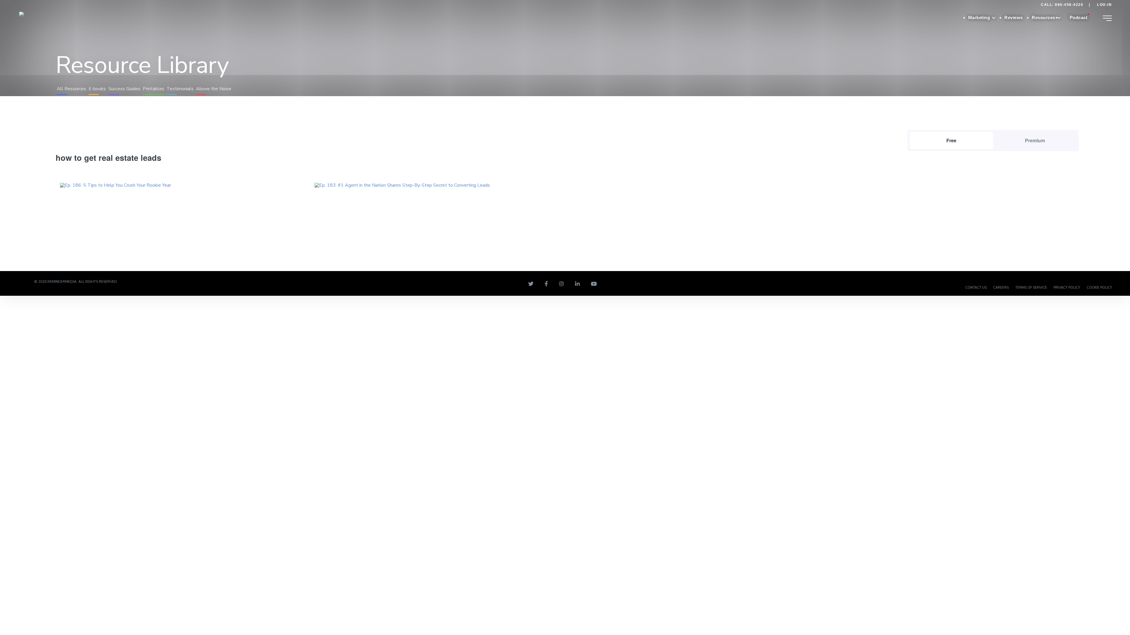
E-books (97, 89)
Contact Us (976, 287)
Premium (1035, 140)
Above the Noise (213, 89)
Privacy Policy (1066, 287)
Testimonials (180, 89)
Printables (153, 89)
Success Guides (124, 89)
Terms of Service (1031, 287)
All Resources (71, 89)
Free (951, 140)
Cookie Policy (1099, 287)
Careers (1001, 287)
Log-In (1104, 5)
